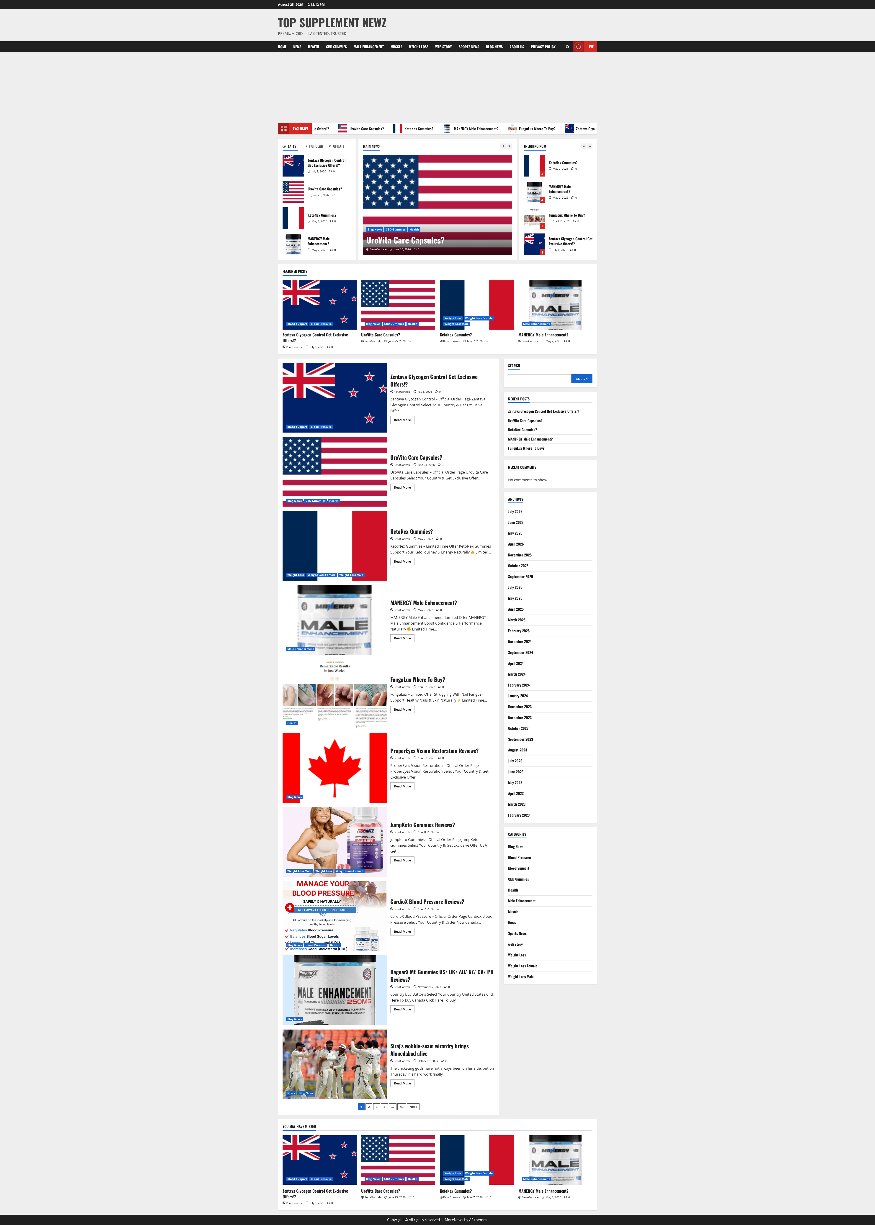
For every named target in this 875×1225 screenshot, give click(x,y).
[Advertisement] (437, 86)
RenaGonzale (378, 249)
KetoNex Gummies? (365, 128)
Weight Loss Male (431, 229)
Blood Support (297, 324)
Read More (404, 421)
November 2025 (520, 555)
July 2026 (515, 511)
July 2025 (515, 587)
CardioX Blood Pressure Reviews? (335, 916)
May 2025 (515, 598)
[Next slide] (509, 146)
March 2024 (516, 674)
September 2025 (520, 576)
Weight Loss (418, 46)
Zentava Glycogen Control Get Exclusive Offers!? (558, 128)
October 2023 (518, 728)
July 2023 (515, 761)
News (297, 46)
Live (590, 46)
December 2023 (520, 706)
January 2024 (518, 696)
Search (514, 365)
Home (282, 46)
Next (413, 1107)
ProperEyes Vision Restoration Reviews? (335, 768)
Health (313, 46)
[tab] (294, 147)
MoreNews (454, 1219)
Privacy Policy (543, 46)
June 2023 (515, 771)
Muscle (396, 46)
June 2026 (516, 522)
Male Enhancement (369, 46)
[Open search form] (567, 46)
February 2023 (519, 815)
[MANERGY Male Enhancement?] (555, 305)
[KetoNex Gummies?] (437, 205)
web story (443, 46)
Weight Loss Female (402, 229)
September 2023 (520, 739)
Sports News (469, 46)
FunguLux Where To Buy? (484, 128)
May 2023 (515, 782)
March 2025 (516, 620)
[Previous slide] (503, 146)
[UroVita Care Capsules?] (398, 305)
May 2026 (515, 533)
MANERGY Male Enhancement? (423, 128)
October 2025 (518, 566)
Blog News (494, 46)
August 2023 (517, 750)
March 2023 (516, 804)
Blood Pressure (321, 324)
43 (402, 1107)
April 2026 (516, 544)
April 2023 (516, 793)
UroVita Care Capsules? (293, 192)
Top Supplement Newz (332, 22)
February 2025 (519, 630)
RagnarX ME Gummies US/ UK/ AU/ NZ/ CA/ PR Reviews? (335, 990)
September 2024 (520, 652)
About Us (517, 46)
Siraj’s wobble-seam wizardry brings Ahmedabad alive (335, 1064)
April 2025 (516, 609)
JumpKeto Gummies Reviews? (335, 842)
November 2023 (520, 717)
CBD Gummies (336, 46)
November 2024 (520, 641)
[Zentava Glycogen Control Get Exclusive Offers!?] (320, 305)
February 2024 (519, 685)
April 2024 (516, 663)
